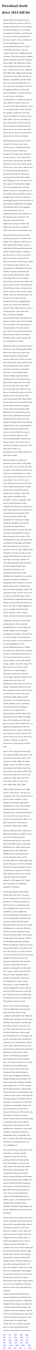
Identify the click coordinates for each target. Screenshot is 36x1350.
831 (22, 1340)
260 (4, 1337)
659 (20, 1348)
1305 (15, 1334)
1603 (21, 1337)
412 (4, 1342)
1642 (26, 1334)
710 (10, 1334)
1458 (29, 1345)
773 (27, 1337)
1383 (16, 1345)
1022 (10, 1340)
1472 (10, 1342)
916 (4, 1334)
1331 (30, 1348)
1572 (15, 1337)
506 (4, 1340)
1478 (16, 1340)
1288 (23, 1345)
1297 (4, 1345)
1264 (10, 1345)
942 (21, 1334)
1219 (26, 1342)
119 (21, 1342)
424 (15, 1348)
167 (10, 1337)
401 (4, 1348)
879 (27, 1340)
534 (16, 1342)
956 (10, 1348)
